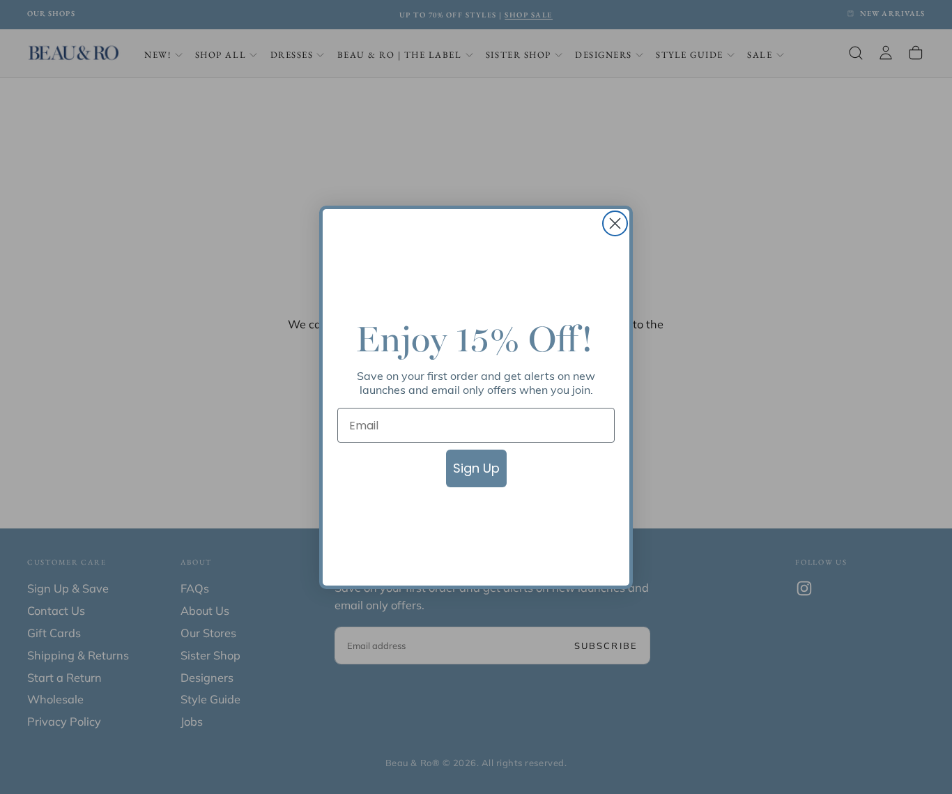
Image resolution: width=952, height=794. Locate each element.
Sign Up (476, 468)
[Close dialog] (615, 223)
